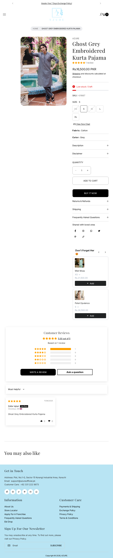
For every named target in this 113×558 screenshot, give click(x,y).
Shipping (76, 73)
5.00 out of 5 (64, 338)
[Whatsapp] (36, 491)
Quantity (77, 162)
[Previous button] (13, 3)
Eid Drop (8, 521)
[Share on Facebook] (75, 231)
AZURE (64, 555)
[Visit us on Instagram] (83, 231)
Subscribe (56, 545)
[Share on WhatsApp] (91, 231)
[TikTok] (18, 491)
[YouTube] (30, 491)
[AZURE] (56, 14)
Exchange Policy (67, 510)
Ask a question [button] (75, 372)
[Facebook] (7, 491)
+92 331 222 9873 (29, 484)
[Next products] (105, 252)
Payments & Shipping (69, 506)
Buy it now (90, 193)
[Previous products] (99, 252)
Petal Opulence (82, 303)
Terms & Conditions (68, 518)
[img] (14, 401)
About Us (8, 506)
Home (35, 28)
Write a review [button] (38, 372)
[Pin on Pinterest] (75, 237)
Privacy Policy (66, 514)
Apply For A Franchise (15, 514)
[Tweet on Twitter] (99, 231)
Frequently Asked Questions (18, 518)
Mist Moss (80, 271)
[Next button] (100, 3)
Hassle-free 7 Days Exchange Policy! (56, 3)
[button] (101, 14)
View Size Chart (83, 124)
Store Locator (11, 510)
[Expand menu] (4, 14)
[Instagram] (12, 491)
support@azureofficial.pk (22, 481)
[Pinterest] (24, 491)
